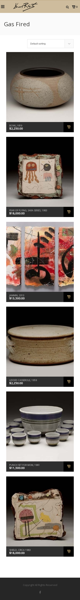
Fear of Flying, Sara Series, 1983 (28, 210)
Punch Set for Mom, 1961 (24, 465)
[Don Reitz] (25, 6)
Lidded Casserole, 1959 (23, 380)
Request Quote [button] (68, 127)
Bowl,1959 (15, 125)
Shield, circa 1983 (20, 550)
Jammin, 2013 (16, 295)
